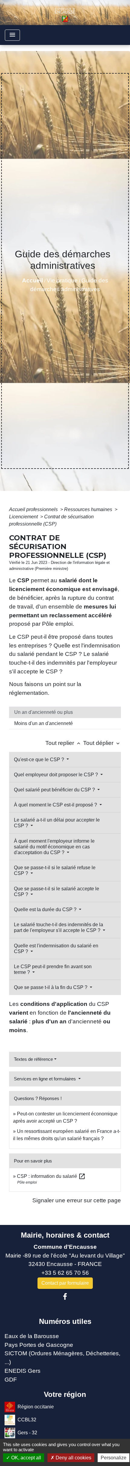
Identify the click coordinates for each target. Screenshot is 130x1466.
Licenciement (24, 516)
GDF (11, 1379)
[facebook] (65, 1296)
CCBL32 (27, 1419)
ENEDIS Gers (23, 1371)
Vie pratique (62, 280)
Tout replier (63, 743)
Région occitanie (36, 1406)
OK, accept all (25, 1457)
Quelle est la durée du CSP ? (46, 909)
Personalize (113, 1457)
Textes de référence (33, 1059)
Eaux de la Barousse (32, 1336)
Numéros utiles (65, 1321)
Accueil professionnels (34, 509)
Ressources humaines (88, 509)
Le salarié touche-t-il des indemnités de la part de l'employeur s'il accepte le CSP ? (58, 927)
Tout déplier (102, 743)
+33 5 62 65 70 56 (65, 1273)
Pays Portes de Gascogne (39, 1345)
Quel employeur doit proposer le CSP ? (56, 774)
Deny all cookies (72, 1457)
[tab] (65, 712)
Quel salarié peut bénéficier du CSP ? (55, 789)
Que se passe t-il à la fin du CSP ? (51, 987)
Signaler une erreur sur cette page (76, 1200)
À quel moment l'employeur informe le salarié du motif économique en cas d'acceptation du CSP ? (54, 846)
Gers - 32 (27, 1432)
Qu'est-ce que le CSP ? (39, 759)
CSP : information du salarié (51, 1176)
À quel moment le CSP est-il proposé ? (56, 804)
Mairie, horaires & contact (65, 1235)
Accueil (32, 280)
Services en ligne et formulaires (45, 1078)
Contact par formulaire (65, 1283)
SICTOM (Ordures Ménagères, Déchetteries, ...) (62, 1357)
